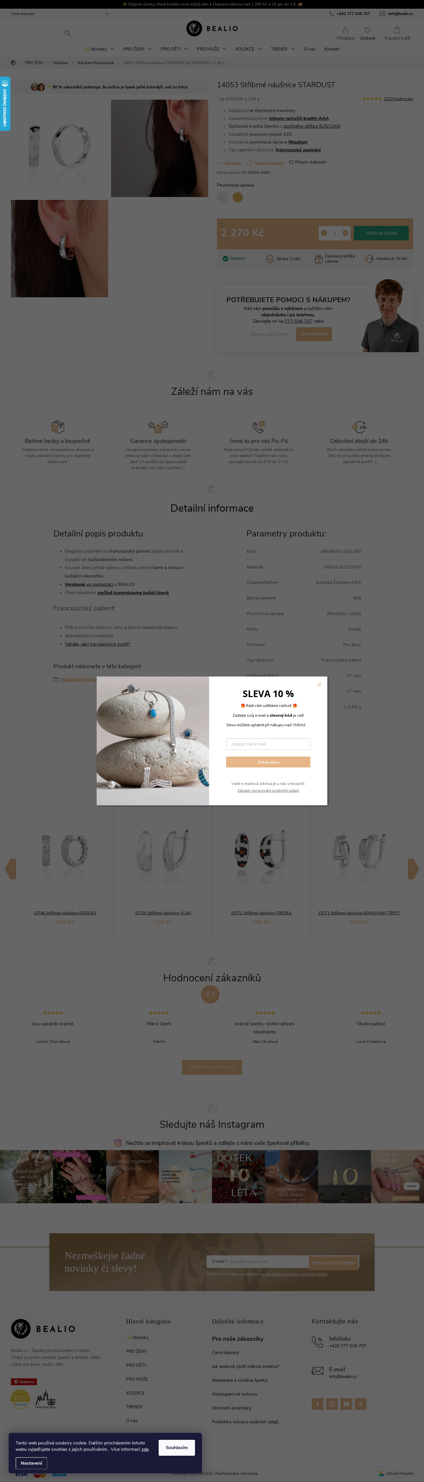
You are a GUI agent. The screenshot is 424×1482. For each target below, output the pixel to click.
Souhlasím (177, 1447)
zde (145, 1449)
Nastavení (31, 1463)
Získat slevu (268, 761)
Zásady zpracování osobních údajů (268, 790)
